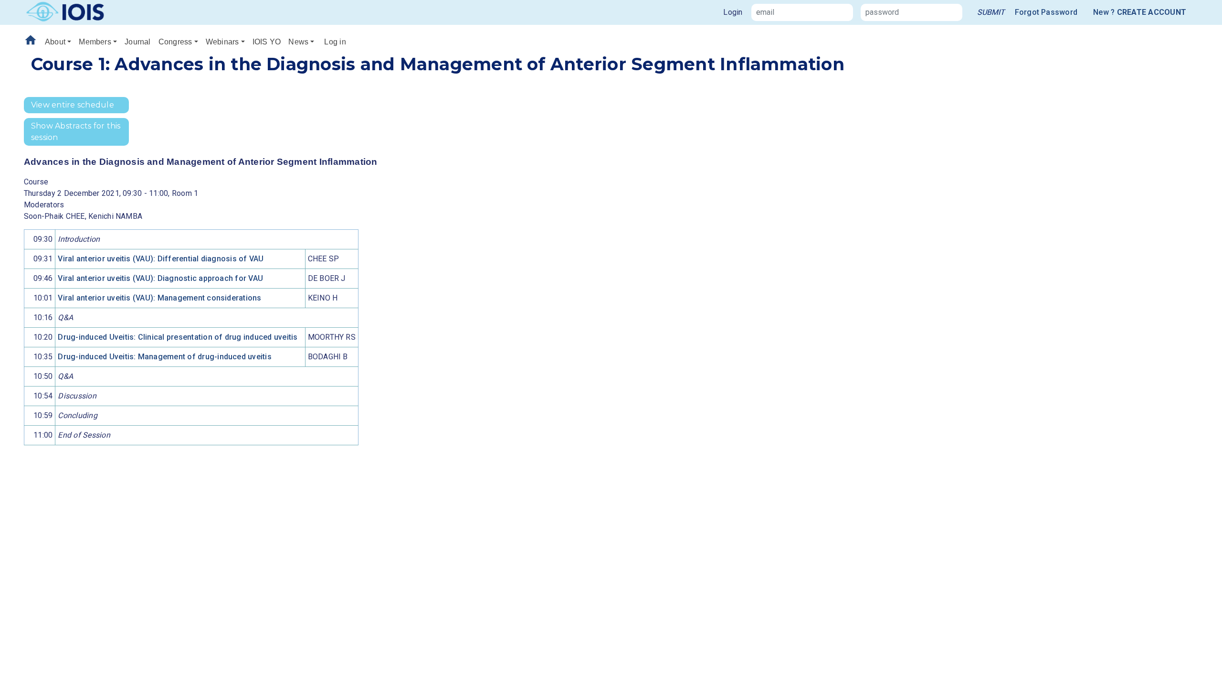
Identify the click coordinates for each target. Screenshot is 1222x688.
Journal (138, 42)
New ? (1139, 12)
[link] (991, 12)
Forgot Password (1046, 12)
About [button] (55, 42)
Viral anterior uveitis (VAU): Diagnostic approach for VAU (160, 278)
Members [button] (95, 42)
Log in (335, 42)
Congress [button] (175, 42)
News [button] (298, 42)
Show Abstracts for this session (76, 131)
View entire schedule (72, 104)
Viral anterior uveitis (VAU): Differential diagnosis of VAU (160, 258)
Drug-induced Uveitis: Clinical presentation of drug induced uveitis (177, 337)
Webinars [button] (222, 42)
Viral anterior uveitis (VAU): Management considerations (159, 297)
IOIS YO (267, 42)
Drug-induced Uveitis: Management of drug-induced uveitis (164, 356)
